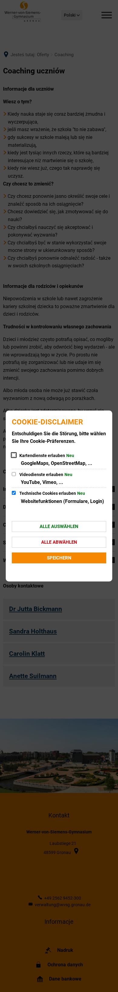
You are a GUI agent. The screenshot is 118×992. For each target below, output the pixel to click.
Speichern (59, 558)
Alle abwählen (59, 542)
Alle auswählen (59, 526)
